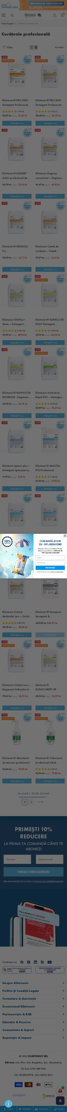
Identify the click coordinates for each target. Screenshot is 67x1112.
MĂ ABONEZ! (50, 568)
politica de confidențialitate (57, 571)
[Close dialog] (65, 535)
